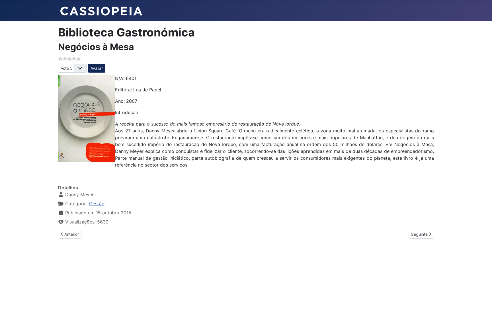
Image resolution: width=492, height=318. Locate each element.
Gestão (96, 203)
